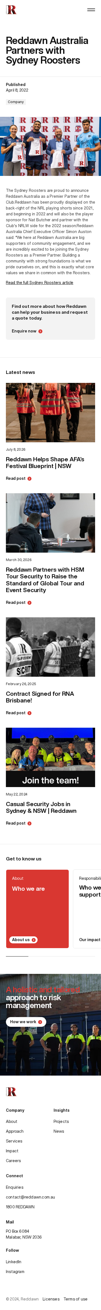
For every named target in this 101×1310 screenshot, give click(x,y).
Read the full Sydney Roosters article (39, 283)
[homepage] (12, 9)
